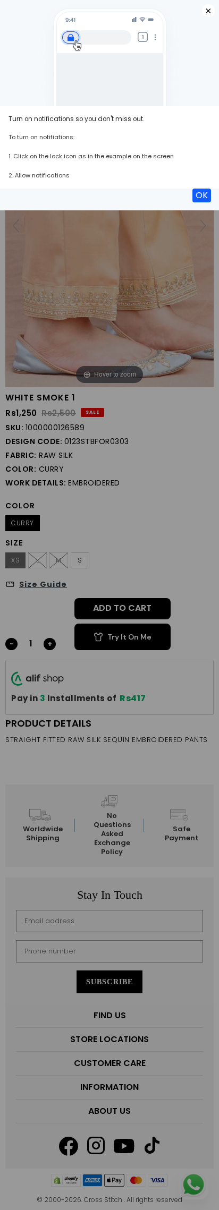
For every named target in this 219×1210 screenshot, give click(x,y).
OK (202, 195)
